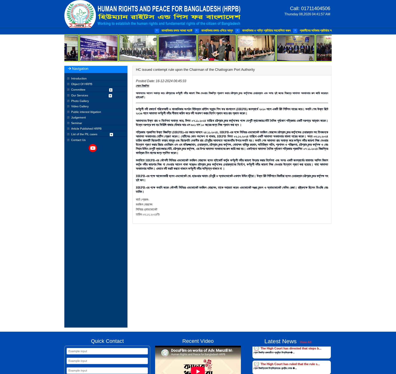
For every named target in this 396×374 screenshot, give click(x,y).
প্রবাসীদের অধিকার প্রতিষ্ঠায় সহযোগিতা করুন (306, 30)
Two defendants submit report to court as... (291, 365)
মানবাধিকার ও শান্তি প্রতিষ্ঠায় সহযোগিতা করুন (248, 30)
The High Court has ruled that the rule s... (290, 350)
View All (305, 342)
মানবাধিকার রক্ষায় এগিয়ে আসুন (199, 30)
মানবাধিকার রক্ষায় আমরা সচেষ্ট (159, 30)
